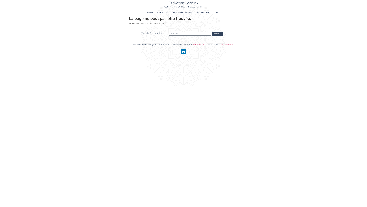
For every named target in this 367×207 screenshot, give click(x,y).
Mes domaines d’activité (182, 12)
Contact (216, 12)
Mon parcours (163, 12)
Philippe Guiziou (227, 45)
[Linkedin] (183, 51)
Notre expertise (202, 12)
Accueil (150, 12)
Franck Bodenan (200, 45)
